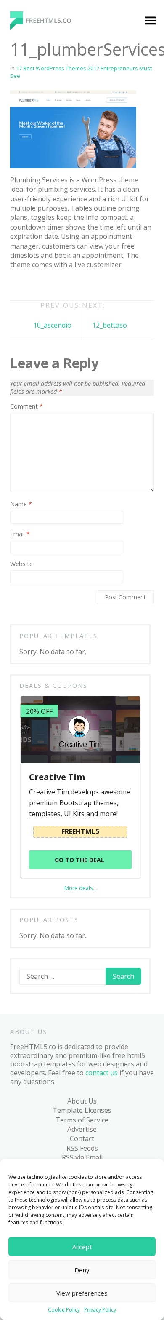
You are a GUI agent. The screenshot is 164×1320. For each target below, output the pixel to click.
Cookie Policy (64, 1310)
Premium (33, 158)
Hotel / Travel (41, 330)
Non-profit (36, 411)
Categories (30, 142)
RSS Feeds (82, 1148)
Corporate (35, 265)
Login (89, 168)
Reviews (32, 656)
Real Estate (36, 492)
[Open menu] (150, 21)
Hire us (24, 672)
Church (30, 233)
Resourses (36, 640)
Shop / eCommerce (38, 554)
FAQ (19, 688)
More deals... (80, 888)
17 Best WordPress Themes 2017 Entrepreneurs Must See (81, 72)
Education (34, 297)
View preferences (82, 1293)
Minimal (32, 378)
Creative (32, 281)
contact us (101, 1072)
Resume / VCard (44, 533)
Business (33, 217)
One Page (34, 427)
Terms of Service (82, 1120)
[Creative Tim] (80, 729)
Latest (29, 607)
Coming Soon (40, 249)
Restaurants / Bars (40, 512)
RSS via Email (82, 1157)
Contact (82, 1138)
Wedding (33, 575)
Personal (33, 443)
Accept (82, 1247)
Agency (30, 175)
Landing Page (41, 346)
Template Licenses (82, 1110)
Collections (36, 623)
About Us (82, 1101)
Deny (82, 1270)
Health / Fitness (44, 313)
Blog (20, 591)
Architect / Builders (35, 196)
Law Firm (33, 362)
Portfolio (33, 475)
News (28, 394)
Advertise (82, 1129)
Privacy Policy (100, 1310)
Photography (40, 459)
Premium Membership (100, 147)
